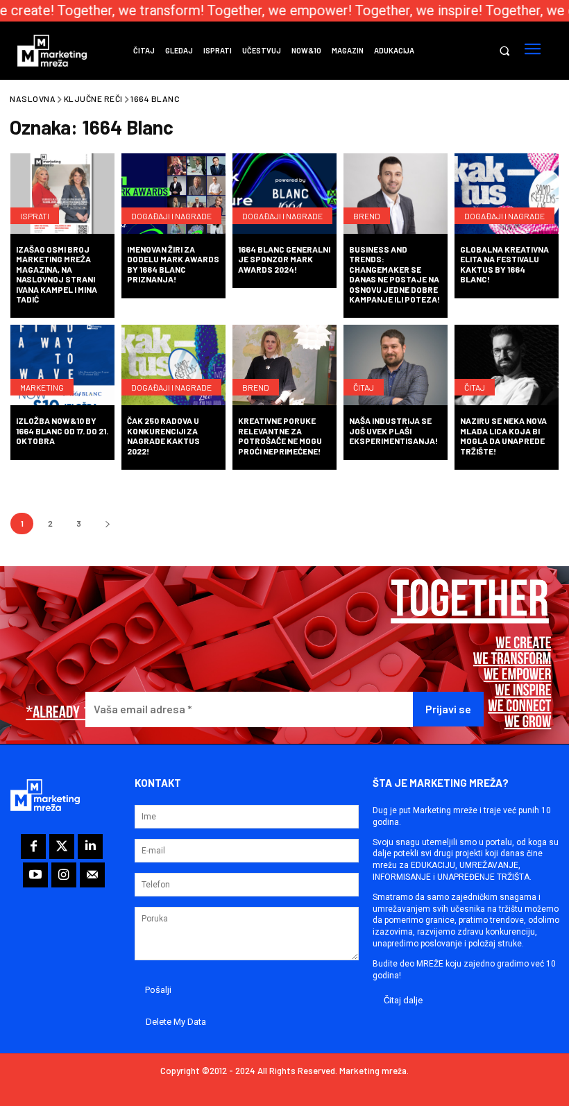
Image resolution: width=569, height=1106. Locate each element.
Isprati (34, 216)
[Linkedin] (90, 846)
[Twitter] (61, 846)
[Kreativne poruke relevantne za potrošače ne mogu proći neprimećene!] (284, 366)
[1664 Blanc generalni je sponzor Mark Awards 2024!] (284, 195)
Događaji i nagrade (171, 216)
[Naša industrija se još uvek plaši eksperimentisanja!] (395, 366)
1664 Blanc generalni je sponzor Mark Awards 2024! (284, 259)
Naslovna (33, 98)
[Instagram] (63, 874)
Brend (366, 216)
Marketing (42, 387)
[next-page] (107, 523)
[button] (504, 51)
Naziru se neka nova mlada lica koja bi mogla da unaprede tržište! (503, 435)
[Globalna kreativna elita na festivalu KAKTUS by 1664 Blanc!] (507, 195)
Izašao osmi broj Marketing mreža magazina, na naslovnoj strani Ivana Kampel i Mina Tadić (56, 274)
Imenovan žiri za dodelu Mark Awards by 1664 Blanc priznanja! (173, 264)
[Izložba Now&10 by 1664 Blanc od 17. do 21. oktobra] (62, 366)
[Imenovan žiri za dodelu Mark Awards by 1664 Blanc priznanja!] (173, 195)
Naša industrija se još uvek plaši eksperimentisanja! (393, 430)
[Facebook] (33, 846)
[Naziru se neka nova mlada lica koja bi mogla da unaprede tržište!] (507, 366)
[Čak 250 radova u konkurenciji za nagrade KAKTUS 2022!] (173, 366)
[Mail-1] (92, 874)
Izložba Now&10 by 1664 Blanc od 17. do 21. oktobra (62, 430)
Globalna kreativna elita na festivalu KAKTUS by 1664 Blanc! (504, 264)
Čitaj (363, 387)
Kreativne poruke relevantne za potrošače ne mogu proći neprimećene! (280, 435)
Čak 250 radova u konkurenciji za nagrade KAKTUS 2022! (163, 435)
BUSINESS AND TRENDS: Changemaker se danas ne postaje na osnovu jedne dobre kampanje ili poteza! (394, 274)
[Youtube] (35, 874)
